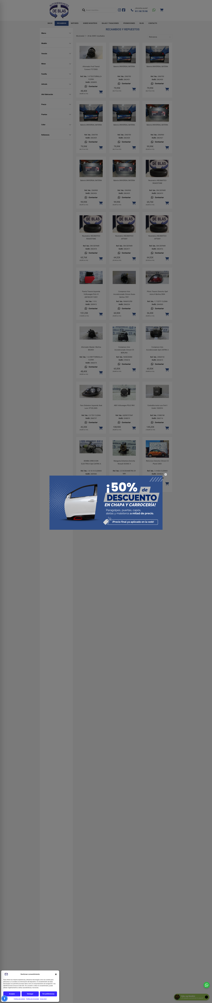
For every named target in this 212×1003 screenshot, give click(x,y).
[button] (56, 974)
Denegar (30, 994)
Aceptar (12, 994)
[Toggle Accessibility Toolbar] (4, 998)
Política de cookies (19, 999)
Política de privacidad (32, 999)
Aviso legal (43, 999)
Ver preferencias (48, 994)
